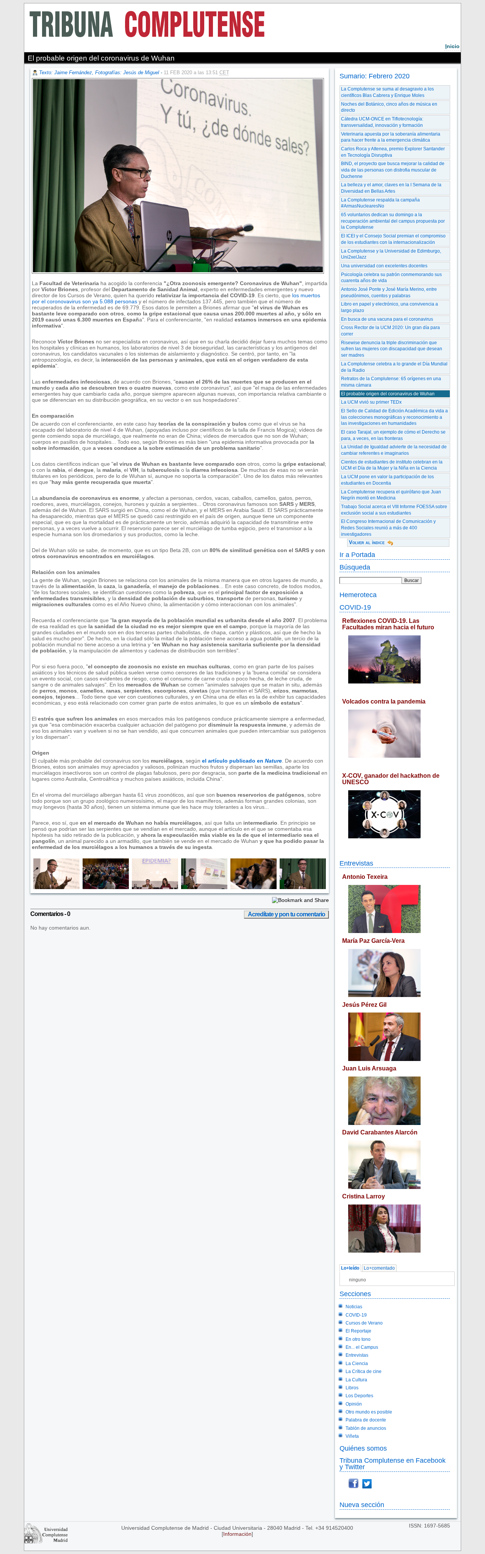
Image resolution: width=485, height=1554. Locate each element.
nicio (452, 46)
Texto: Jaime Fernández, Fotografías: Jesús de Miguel (99, 72)
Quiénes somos (363, 1448)
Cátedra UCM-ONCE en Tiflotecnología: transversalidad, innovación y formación (382, 122)
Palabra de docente (366, 1420)
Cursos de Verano (364, 1323)
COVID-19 (355, 607)
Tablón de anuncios (366, 1428)
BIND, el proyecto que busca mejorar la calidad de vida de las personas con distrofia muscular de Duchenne (392, 170)
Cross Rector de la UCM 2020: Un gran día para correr (390, 331)
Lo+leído (350, 1268)
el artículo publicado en (242, 761)
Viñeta (352, 1436)
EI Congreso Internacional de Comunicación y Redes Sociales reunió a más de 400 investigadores (388, 528)
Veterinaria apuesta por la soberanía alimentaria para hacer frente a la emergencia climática (390, 137)
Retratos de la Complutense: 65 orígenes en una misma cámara (391, 382)
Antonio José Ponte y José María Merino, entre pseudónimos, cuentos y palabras (389, 292)
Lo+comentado (379, 1268)
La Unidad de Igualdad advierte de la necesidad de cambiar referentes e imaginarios (394, 450)
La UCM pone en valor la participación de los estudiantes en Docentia (387, 480)
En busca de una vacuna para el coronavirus (387, 319)
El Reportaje (358, 1331)
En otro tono (358, 1339)
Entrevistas (356, 863)
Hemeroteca (358, 595)
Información (237, 1534)
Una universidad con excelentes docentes (384, 265)
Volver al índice (367, 542)
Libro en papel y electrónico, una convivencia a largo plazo (389, 307)
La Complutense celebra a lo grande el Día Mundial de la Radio (394, 367)
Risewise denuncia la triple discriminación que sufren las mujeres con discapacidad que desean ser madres (391, 349)
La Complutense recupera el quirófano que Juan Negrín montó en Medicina (391, 495)
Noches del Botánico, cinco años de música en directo (389, 107)
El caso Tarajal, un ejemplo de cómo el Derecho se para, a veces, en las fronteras (393, 435)
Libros (352, 1387)
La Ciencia (357, 1363)
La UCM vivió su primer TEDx (371, 402)
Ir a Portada (357, 555)
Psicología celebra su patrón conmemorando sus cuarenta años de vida (391, 278)
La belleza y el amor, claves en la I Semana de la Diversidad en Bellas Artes (391, 188)
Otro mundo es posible (369, 1412)
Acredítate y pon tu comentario (286, 914)
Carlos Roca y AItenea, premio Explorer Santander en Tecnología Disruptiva (393, 152)
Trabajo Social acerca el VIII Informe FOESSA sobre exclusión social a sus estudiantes (394, 510)
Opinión (354, 1404)
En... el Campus (362, 1347)
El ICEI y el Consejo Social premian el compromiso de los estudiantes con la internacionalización (393, 239)
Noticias (354, 1306)
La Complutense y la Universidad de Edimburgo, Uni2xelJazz (391, 254)
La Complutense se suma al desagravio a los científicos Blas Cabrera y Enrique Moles (387, 92)
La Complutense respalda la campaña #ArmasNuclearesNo (380, 203)
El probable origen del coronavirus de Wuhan (388, 393)
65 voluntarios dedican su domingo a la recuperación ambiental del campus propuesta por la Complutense (393, 221)
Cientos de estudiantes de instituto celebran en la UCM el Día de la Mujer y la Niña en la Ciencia (392, 465)
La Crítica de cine (364, 1371)
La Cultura (356, 1379)
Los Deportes (359, 1395)
